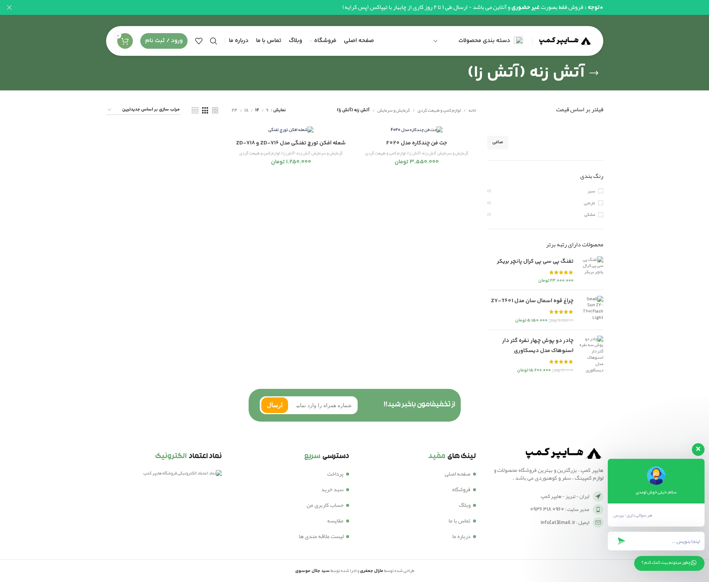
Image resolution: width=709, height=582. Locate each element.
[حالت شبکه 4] (195, 110)
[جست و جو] (213, 40)
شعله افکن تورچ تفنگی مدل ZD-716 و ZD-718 (291, 143)
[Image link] (562, 454)
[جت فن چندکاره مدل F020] (417, 130)
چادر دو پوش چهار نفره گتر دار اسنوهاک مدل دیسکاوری (538, 345)
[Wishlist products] (198, 40)
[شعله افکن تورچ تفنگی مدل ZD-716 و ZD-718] (291, 130)
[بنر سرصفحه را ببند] (9, 7)
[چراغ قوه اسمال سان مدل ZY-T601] (591, 310)
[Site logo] (564, 42)
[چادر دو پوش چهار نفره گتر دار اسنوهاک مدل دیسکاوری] (591, 355)
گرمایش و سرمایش (393, 110)
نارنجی (589, 203)
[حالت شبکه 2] (215, 110)
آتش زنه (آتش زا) (421, 153)
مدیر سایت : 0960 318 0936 (559, 509)
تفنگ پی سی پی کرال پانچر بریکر (535, 261)
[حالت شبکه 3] (205, 110)
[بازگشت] (594, 73)
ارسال (274, 405)
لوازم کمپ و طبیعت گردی (439, 110)
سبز (591, 191)
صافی (497, 142)
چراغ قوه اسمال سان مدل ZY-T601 (532, 301)
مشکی (589, 214)
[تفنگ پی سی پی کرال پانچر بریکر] (591, 270)
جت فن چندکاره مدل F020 (416, 143)
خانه (472, 110)
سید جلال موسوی (312, 571)
